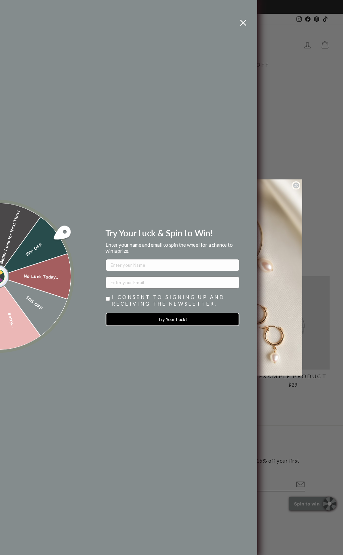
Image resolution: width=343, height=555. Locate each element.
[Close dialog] (296, 185)
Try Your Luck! (172, 319)
